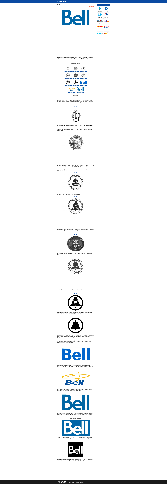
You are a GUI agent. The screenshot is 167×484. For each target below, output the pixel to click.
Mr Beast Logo (100, 11)
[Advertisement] (75, 36)
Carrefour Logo (106, 17)
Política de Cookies (68, 482)
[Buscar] (106, 1)
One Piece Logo (100, 23)
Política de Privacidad (61, 482)
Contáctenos (82, 482)
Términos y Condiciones (75, 482)
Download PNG (91, 6)
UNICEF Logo (100, 17)
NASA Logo (106, 11)
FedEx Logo (106, 23)
